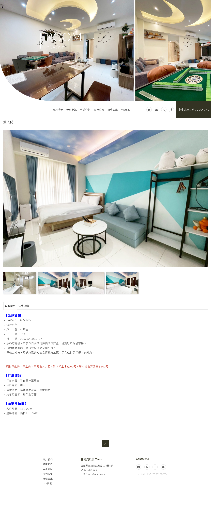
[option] (105, 50)
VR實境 (125, 109)
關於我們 (58, 109)
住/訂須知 (23, 305)
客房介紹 (85, 109)
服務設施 (112, 109)
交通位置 (99, 109)
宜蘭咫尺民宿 (25, 110)
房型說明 (10, 305)
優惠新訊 (71, 109)
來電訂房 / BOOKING (197, 109)
